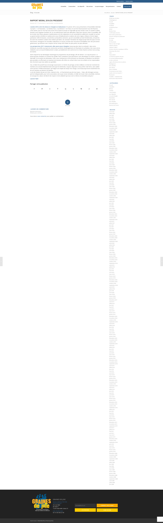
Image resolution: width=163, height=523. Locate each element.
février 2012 (112, 418)
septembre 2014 (113, 364)
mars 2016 (112, 333)
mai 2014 (111, 371)
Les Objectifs (112, 94)
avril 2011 (111, 433)
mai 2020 (111, 248)
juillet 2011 (112, 429)
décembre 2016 (113, 316)
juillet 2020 (112, 245)
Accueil (111, 22)
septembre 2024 (113, 153)
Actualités (51, 23)
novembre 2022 (113, 194)
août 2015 (111, 345)
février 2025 (112, 144)
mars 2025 (112, 143)
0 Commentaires (41, 23)
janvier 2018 (112, 298)
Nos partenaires (113, 103)
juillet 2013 (112, 389)
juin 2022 (111, 203)
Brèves (111, 88)
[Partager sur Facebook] (34, 89)
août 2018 (111, 287)
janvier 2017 (112, 314)
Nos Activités (112, 101)
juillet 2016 (112, 325)
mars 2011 (112, 435)
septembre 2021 (113, 219)
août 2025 (111, 133)
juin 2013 (111, 391)
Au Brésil (111, 25)
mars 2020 (112, 252)
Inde (110, 53)
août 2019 (111, 265)
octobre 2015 (112, 342)
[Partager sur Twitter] (42, 89)
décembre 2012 (113, 402)
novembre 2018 (113, 281)
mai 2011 (111, 431)
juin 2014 (111, 369)
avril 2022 (111, 206)
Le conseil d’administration (116, 58)
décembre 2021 (113, 214)
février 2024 (112, 166)
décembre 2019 (113, 258)
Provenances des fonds (115, 71)
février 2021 (112, 232)
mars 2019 (112, 274)
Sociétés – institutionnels (115, 76)
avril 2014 (111, 373)
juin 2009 (111, 464)
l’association (112, 55)
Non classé (112, 99)
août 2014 (111, 365)
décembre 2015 (113, 338)
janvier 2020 (112, 256)
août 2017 (111, 301)
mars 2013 (112, 396)
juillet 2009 (112, 462)
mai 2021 (111, 227)
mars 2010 (112, 448)
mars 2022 (112, 208)
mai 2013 (111, 393)
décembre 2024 (113, 148)
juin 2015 (111, 349)
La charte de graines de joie (116, 56)
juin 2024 (111, 159)
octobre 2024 (112, 152)
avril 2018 (111, 292)
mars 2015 (112, 354)
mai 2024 (111, 161)
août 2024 (111, 155)
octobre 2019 (112, 261)
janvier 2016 (112, 336)
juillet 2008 (112, 482)
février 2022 (112, 210)
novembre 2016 (113, 318)
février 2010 (112, 449)
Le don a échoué (113, 60)
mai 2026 (111, 117)
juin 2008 (111, 484)
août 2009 (111, 460)
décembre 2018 (113, 280)
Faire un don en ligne (114, 44)
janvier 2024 (112, 168)
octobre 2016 (112, 320)
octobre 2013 (112, 384)
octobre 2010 (112, 440)
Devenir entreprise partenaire (117, 36)
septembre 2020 (113, 241)
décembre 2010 (113, 438)
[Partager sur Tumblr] (73, 89)
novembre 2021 (113, 216)
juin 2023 (111, 181)
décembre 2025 (113, 126)
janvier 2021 (112, 234)
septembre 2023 (113, 175)
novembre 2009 (113, 455)
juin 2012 (111, 411)
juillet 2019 (112, 267)
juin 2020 (111, 247)
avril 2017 (111, 309)
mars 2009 (112, 470)
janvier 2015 (112, 358)
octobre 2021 (112, 217)
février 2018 (112, 296)
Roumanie (112, 75)
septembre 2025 (113, 132)
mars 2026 (112, 121)
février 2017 (112, 312)
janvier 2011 (112, 437)
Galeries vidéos (129, 1)
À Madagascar (113, 20)
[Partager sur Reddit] (89, 89)
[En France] (1, 261)
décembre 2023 (113, 170)
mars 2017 (112, 311)
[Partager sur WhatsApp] (50, 89)
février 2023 (112, 188)
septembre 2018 (113, 285)
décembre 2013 (113, 380)
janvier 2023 (112, 190)
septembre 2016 (113, 322)
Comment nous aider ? (107, 505)
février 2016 (112, 334)
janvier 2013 (112, 400)
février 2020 (112, 254)
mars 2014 (112, 375)
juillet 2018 (112, 289)
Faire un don (107, 510)
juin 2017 (111, 305)
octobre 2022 (112, 196)
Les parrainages (113, 96)
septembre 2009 (113, 459)
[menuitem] (120, 1)
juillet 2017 (112, 303)
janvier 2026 (112, 124)
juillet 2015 (112, 347)
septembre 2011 (113, 426)
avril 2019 (111, 272)
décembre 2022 (113, 192)
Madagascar (112, 64)
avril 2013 (111, 395)
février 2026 (112, 122)
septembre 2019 (113, 263)
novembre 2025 (113, 128)
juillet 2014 (112, 367)
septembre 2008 (113, 479)
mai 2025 (111, 139)
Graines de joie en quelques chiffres (118, 49)
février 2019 (112, 276)
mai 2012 (111, 413)
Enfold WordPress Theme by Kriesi (45, 520)
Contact (111, 90)
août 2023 (111, 177)
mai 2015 (111, 351)
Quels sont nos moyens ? (115, 73)
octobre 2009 (112, 457)
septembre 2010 (113, 442)
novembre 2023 (113, 172)
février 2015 (112, 356)
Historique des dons (114, 51)
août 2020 (111, 243)
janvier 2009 (112, 473)
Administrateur (59, 23)
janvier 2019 (112, 278)
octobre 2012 (112, 406)
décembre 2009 (113, 453)
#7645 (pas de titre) (114, 18)
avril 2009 (111, 468)
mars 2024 (112, 164)
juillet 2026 (112, 113)
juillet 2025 (112, 135)
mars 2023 (112, 186)
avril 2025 (111, 141)
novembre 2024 (113, 150)
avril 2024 (111, 163)
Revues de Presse (114, 105)
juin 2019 (111, 269)
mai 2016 (111, 329)
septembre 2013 (113, 386)
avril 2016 (111, 331)
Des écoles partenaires (115, 34)
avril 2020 (111, 250)
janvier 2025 (112, 146)
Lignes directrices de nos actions (117, 62)
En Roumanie (112, 42)
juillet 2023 (112, 179)
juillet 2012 (112, 409)
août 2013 (111, 387)
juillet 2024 (112, 157)
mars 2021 (112, 230)
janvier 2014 (112, 378)
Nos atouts (112, 67)
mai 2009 (111, 466)
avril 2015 (111, 353)
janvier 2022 (112, 212)
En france (111, 38)
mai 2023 (111, 183)
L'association (112, 92)
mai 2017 (111, 307)
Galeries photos (120, 1)
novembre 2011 (113, 424)
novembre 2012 (113, 404)
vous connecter (41, 116)
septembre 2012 (113, 407)
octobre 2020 (112, 239)
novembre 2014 (113, 362)
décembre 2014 (113, 360)
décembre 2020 (113, 236)
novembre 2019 (113, 259)
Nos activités (112, 65)
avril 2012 (111, 415)
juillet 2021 (112, 223)
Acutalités (111, 23)
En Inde (111, 40)
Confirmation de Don (114, 33)
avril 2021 (111, 228)
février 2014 (112, 376)
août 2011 (111, 427)
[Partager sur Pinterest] (58, 89)
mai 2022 (111, 205)
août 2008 (111, 480)
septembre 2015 (113, 343)
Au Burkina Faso (113, 27)
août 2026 (111, 111)
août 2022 (111, 199)
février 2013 (112, 398)
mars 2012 (112, 417)
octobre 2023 (112, 174)
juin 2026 (111, 115)
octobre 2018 (112, 283)
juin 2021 (111, 225)
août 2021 (111, 221)
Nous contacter (113, 69)
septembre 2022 (113, 197)
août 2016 (111, 323)
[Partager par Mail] (97, 89)
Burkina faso (112, 31)
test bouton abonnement (115, 78)
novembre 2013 (113, 382)
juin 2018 (111, 290)
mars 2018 (112, 294)
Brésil (110, 29)
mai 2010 (111, 446)
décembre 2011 (113, 422)
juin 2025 (111, 137)
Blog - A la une (34, 13)
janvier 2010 (112, 451)
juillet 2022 (112, 201)
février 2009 (112, 471)
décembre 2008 (113, 475)
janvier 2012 (112, 420)
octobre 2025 (112, 130)
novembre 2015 (113, 340)
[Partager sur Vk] (81, 89)
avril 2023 (111, 185)
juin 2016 (111, 327)
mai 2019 (111, 270)
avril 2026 (111, 119)
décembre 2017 (113, 300)
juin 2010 (111, 444)
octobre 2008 (112, 477)
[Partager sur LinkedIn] (65, 89)
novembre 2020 (113, 238)
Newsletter (112, 98)
